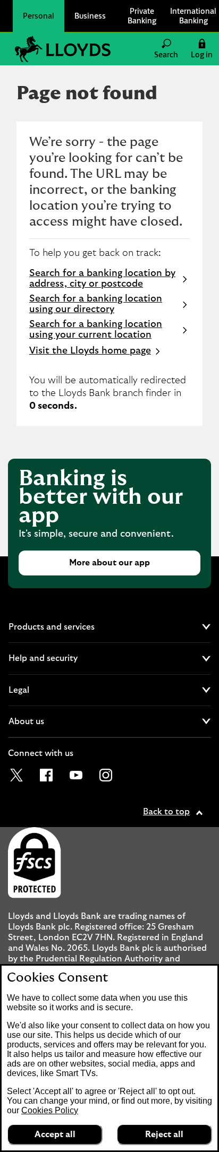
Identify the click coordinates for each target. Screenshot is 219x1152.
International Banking (193, 15)
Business (90, 16)
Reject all (164, 1134)
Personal (38, 16)
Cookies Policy (49, 1110)
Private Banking (142, 15)
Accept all (55, 1134)
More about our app (109, 562)
